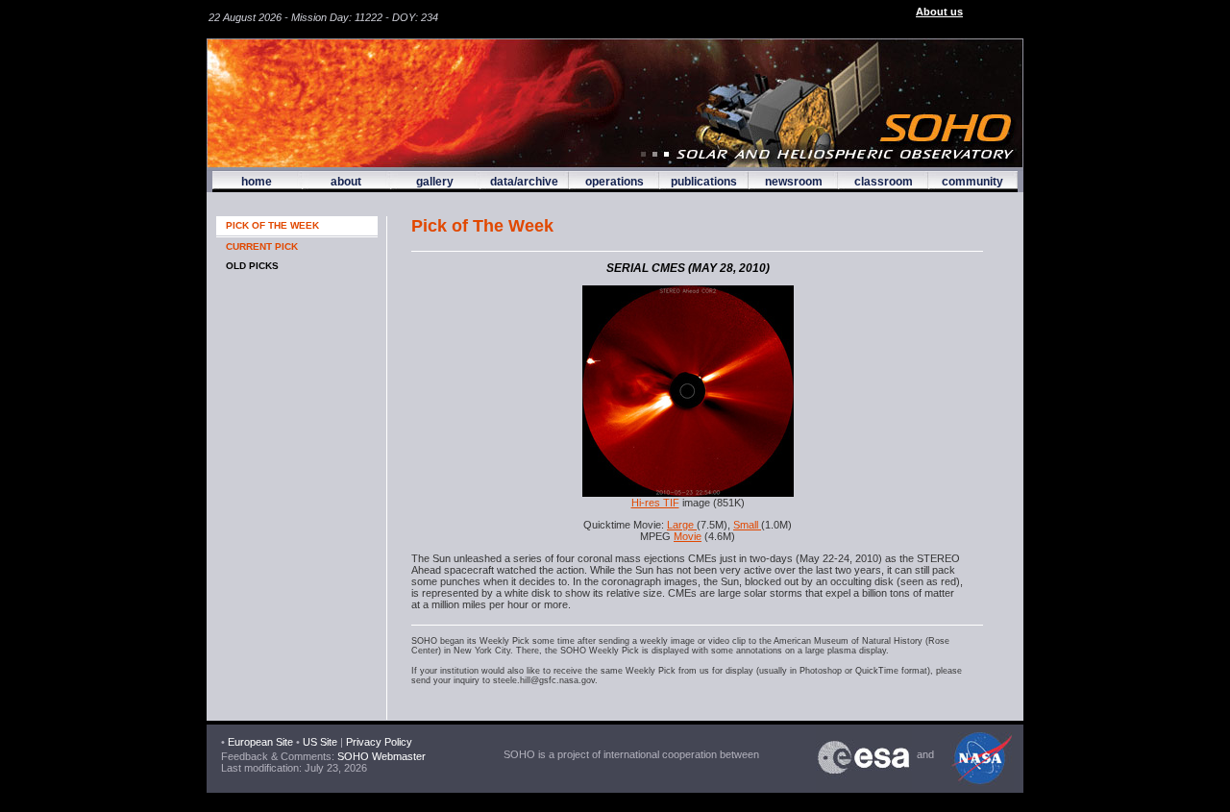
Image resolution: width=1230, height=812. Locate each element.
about (346, 181)
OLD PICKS (252, 265)
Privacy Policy (379, 742)
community (972, 181)
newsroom (794, 181)
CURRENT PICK (262, 246)
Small (747, 524)
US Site (320, 742)
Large (682, 524)
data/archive (524, 181)
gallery (435, 181)
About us (939, 11)
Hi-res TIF (655, 502)
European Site (260, 742)
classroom (883, 181)
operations (614, 181)
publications (704, 181)
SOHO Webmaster (380, 756)
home (256, 181)
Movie (687, 536)
